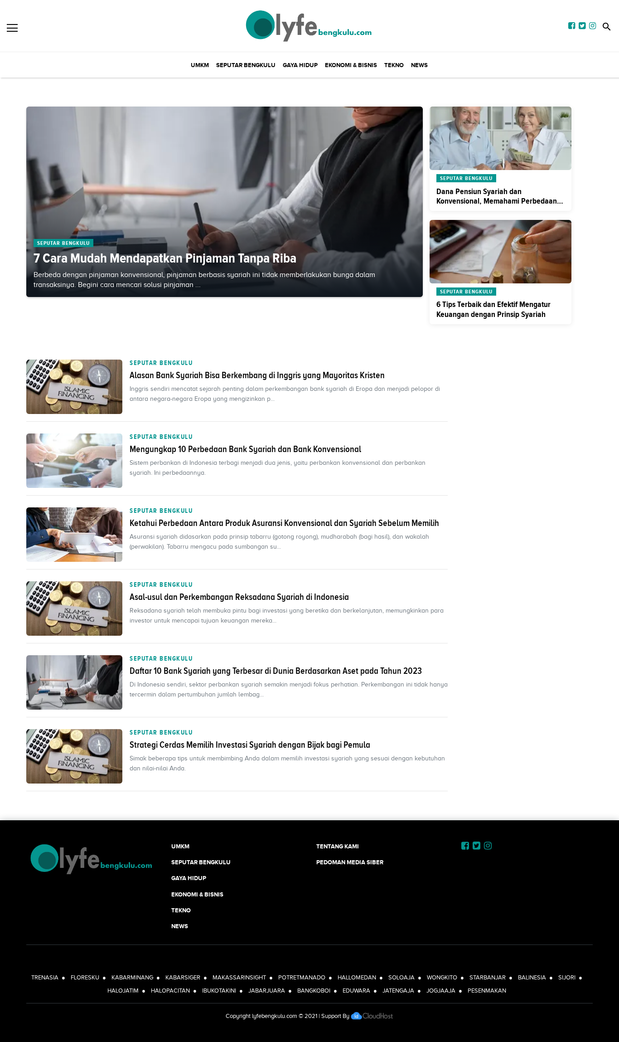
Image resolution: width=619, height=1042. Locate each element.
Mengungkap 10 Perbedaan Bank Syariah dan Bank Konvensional (245, 449)
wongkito (442, 977)
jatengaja (398, 990)
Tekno (394, 65)
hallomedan (357, 977)
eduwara (356, 990)
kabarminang (132, 977)
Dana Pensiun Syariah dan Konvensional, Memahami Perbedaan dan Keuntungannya (496, 201)
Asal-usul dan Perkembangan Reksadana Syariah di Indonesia (239, 597)
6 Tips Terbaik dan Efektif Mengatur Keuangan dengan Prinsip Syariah (493, 309)
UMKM (200, 65)
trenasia (44, 977)
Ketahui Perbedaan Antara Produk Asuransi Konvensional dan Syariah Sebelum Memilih (284, 523)
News (419, 65)
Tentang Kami (337, 846)
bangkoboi (313, 990)
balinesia (532, 977)
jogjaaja (440, 990)
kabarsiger (182, 977)
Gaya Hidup (300, 65)
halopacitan (170, 990)
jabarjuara (266, 990)
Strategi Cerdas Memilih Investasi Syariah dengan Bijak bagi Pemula (250, 745)
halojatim (123, 990)
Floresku (85, 977)
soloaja (401, 977)
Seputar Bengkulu (246, 65)
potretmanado (301, 977)
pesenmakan (487, 990)
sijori (566, 977)
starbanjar (487, 977)
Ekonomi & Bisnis (351, 65)
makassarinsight (239, 977)
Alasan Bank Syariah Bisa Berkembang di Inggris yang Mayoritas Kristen (257, 375)
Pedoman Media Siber (349, 862)
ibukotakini (219, 990)
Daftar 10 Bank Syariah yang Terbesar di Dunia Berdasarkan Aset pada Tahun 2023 (276, 671)
